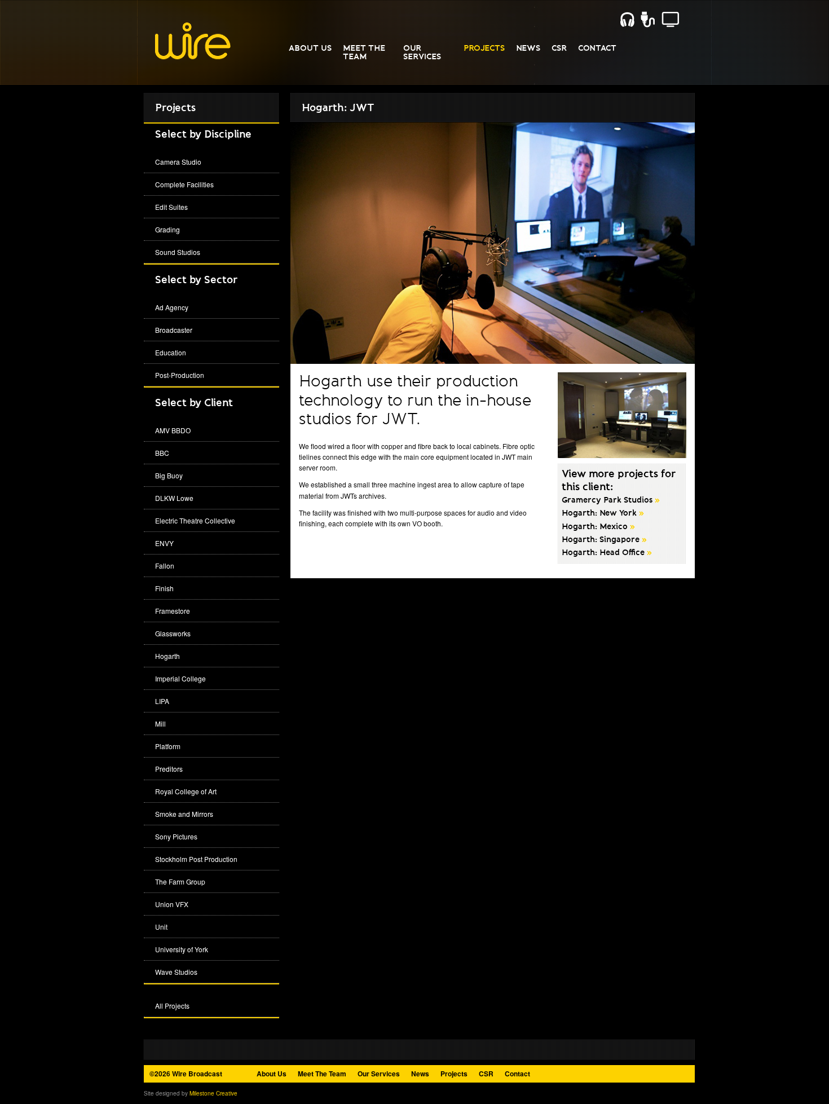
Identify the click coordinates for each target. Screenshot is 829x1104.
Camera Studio (178, 161)
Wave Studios (176, 972)
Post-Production (179, 375)
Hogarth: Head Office (607, 553)
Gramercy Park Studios (611, 500)
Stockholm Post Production (196, 859)
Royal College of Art (186, 791)
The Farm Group (180, 881)
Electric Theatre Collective (195, 520)
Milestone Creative (213, 1093)
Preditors (169, 768)
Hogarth (167, 656)
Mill (160, 723)
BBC (162, 453)
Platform (167, 746)
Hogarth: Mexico (598, 527)
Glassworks (173, 633)
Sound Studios (177, 252)
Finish (164, 588)
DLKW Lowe (174, 498)
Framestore (172, 610)
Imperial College (180, 678)
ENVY (164, 543)
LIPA (162, 701)
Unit (161, 926)
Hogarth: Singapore (604, 540)
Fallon (164, 565)
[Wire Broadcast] (193, 57)
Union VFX (171, 904)
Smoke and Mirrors (184, 814)
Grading (167, 229)
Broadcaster (173, 330)
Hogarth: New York (603, 513)
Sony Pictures (176, 836)
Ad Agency (171, 307)
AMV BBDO (173, 430)
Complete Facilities (184, 184)
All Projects (172, 1005)
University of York (181, 949)
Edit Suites (171, 207)
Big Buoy (169, 475)
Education (170, 352)
